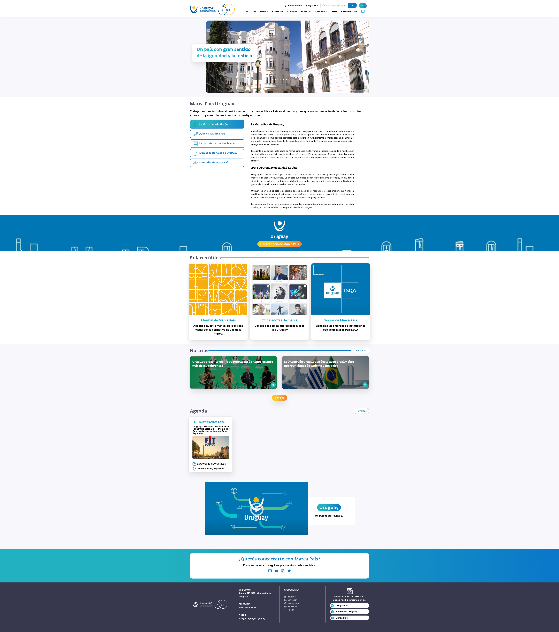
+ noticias (361, 350)
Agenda (264, 11)
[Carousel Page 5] (284, 79)
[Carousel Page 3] (278, 79)
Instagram (293, 603)
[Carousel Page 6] (287, 79)
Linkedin (292, 599)
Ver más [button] (279, 397)
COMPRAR (292, 11)
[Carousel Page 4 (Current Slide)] (281, 79)
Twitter (291, 596)
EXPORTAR (277, 11)
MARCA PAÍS (321, 11)
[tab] (217, 134)
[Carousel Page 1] (272, 79)
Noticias (251, 11)
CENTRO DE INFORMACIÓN (344, 11)
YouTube (292, 606)
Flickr (290, 609)
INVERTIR (306, 11)
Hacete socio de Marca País (279, 244)
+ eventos (361, 410)
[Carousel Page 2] (275, 79)
